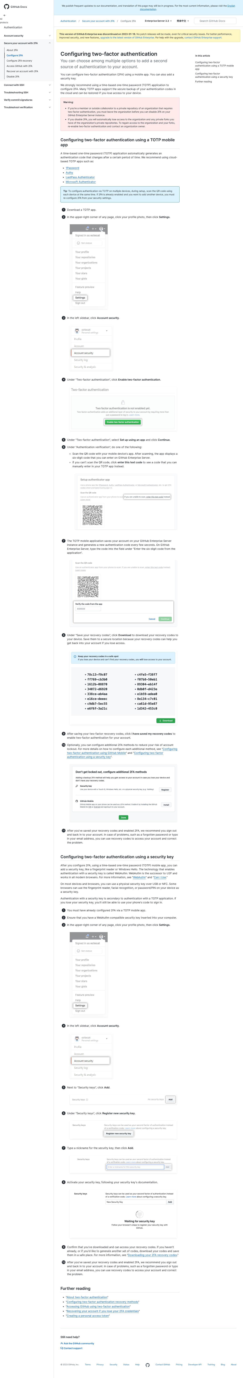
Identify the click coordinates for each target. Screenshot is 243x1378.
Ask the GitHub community (79, 1343)
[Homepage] (148, 1365)
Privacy (100, 1364)
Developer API (195, 1364)
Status (126, 1364)
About (233, 1364)
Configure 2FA (15, 55)
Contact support (73, 1348)
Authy (69, 172)
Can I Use (160, 877)
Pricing (179, 1364)
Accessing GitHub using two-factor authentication (98, 1306)
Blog (223, 1364)
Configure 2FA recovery (19, 60)
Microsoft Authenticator (81, 181)
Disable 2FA (13, 76)
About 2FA (12, 50)
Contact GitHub (163, 1364)
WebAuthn (139, 877)
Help (137, 1364)
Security (113, 1364)
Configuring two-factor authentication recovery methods (102, 1301)
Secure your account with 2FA (100, 21)
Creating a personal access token (88, 1315)
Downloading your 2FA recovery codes (152, 1255)
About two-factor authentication (87, 1297)
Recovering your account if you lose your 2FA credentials (103, 1311)
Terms (88, 1364)
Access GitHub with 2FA (19, 66)
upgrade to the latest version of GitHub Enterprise (127, 37)
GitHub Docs (19, 6)
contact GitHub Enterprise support (203, 37)
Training (211, 1364)
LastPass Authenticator (80, 177)
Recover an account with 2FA (22, 71)
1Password (72, 168)
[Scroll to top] (235, 1370)
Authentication (13, 27)
